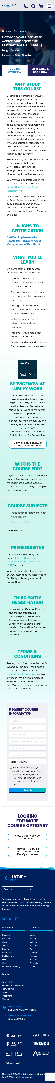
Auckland (34, 959)
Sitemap (5, 999)
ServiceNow (20, 31)
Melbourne (34, 942)
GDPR (4, 992)
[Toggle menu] (49, 6)
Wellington (34, 963)
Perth (32, 949)
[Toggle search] (33, 6)
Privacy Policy (8, 982)
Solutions (6, 938)
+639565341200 (16, 1018)
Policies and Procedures (13, 985)
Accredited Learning (11, 966)
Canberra (34, 952)
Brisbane (34, 945)
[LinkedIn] (4, 917)
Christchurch (35, 966)
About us (6, 942)
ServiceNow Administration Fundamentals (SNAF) (23, 561)
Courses (6, 31)
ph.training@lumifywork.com (22, 1009)
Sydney (33, 938)
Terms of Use (8, 989)
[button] (15, 70)
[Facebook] (10, 917)
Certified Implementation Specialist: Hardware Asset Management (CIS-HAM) (24, 241)
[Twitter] (16, 917)
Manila (33, 935)
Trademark (7, 996)
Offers (5, 945)
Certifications (8, 956)
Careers (5, 949)
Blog (4, 963)
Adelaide (33, 956)
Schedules (7, 952)
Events (5, 959)
